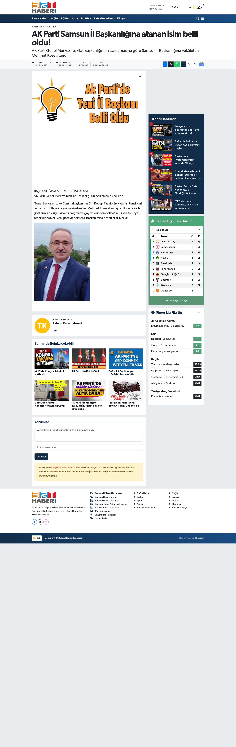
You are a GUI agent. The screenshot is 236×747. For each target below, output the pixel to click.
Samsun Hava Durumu (106, 497)
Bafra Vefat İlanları (146, 507)
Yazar (140, 504)
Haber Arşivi (101, 518)
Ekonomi (176, 504)
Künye (121, 18)
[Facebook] (34, 522)
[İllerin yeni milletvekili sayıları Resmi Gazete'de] (126, 390)
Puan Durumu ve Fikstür (107, 507)
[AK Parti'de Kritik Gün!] (89, 358)
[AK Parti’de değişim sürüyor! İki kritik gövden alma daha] (89, 390)
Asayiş (175, 497)
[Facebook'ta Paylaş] (165, 64)
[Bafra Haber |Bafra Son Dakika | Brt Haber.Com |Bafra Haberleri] (44, 7)
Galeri (175, 500)
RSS (38, 538)
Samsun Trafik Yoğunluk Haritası (111, 504)
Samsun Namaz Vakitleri (107, 500)
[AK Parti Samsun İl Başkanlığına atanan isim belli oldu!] (89, 104)
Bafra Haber (40, 18)
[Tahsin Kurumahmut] (42, 325)
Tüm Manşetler (102, 511)
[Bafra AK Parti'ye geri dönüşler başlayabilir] (126, 358)
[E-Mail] (55, 330)
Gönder (41, 456)
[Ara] (198, 18)
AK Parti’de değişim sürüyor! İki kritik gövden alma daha (87, 405)
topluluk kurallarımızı (63, 467)
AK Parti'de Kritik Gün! (85, 371)
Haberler (37, 27)
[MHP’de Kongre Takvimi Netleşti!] (52, 358)
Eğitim (65, 18)
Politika (86, 18)
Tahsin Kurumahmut (67, 323)
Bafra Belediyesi (104, 18)
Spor (75, 18)
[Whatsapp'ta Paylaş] (177, 64)
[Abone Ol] (201, 64)
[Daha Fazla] (183, 64)
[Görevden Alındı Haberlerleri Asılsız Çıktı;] (52, 390)
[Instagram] (46, 522)
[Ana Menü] (202, 18)
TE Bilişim (199, 538)
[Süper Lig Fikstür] (199, 312)
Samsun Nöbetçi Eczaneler (108, 493)
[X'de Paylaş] (171, 64)
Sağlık (54, 18)
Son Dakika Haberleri (105, 515)
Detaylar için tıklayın (176, 300)
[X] (40, 522)
